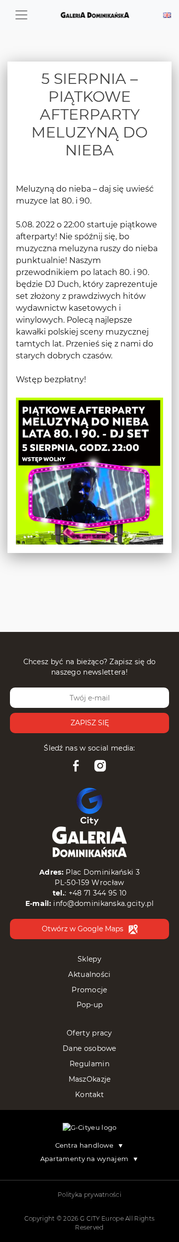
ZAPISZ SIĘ (90, 722)
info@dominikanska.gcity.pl (103, 903)
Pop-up (90, 1004)
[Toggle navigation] (21, 14)
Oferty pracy (89, 1033)
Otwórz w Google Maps (82, 928)
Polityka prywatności (89, 1194)
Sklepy (89, 959)
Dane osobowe (89, 1048)
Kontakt (89, 1094)
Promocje (89, 989)
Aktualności (89, 974)
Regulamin (89, 1063)
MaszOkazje (90, 1079)
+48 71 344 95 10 (98, 893)
